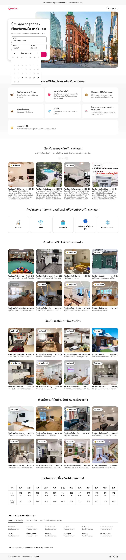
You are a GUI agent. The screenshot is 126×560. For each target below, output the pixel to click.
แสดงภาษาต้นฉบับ (76, 2)
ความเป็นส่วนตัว (27, 557)
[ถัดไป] (66, 158)
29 (38, 78)
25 (22, 78)
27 (30, 78)
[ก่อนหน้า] (59, 158)
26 (26, 78)
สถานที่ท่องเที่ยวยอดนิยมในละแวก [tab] (51, 520)
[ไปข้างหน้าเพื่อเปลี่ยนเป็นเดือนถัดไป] (37, 53)
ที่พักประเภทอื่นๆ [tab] (31, 520)
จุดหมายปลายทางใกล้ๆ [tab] (15, 520)
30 (14, 82)
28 (34, 78)
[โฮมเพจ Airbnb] (13, 8)
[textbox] (20, 48)
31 (18, 82)
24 (18, 78)
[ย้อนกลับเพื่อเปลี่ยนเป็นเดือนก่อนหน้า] (14, 53)
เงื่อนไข (36, 557)
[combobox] (29, 41)
